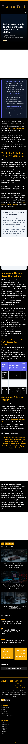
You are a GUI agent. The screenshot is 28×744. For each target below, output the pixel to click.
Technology (5, 40)
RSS (4, 730)
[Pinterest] (9, 544)
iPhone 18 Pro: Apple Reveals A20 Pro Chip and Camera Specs (14, 564)
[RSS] (2, 730)
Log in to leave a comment (14, 668)
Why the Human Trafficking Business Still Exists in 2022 (7, 654)
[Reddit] (2, 728)
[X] (6, 544)
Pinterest (5, 726)
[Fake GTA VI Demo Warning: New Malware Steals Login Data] (14, 577)
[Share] (2, 732)
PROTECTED (7, 700)
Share (4, 731)
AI (2, 628)
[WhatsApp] (12, 544)
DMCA (3, 700)
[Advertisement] (14, 64)
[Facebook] (2, 544)
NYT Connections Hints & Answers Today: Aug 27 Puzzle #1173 (13, 641)
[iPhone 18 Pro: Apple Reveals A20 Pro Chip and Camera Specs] (14, 555)
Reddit (5, 728)
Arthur (10, 567)
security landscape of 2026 (15, 128)
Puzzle (3, 639)
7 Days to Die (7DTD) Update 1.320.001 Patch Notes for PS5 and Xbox (13, 632)
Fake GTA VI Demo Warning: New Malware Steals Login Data (14, 586)
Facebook (6, 723)
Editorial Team (10, 35)
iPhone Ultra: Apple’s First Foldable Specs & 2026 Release (14, 607)
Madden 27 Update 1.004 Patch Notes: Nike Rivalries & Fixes (11, 622)
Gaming (3, 619)
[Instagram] (2, 725)
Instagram (6, 724)
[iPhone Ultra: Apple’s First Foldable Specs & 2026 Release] (14, 598)
